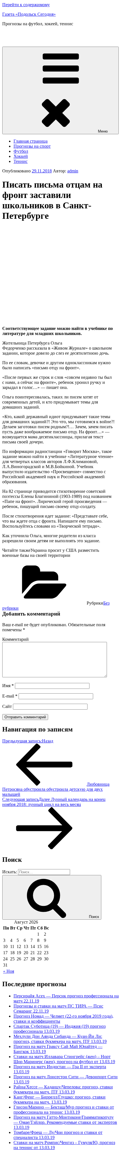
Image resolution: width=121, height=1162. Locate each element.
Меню (103, 131)
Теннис (21, 161)
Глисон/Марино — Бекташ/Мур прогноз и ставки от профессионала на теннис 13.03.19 (64, 1110)
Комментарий (15, 639)
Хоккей (21, 156)
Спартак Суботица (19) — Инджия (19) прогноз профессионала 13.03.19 (60, 1029)
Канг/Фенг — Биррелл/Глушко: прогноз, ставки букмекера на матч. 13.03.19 (60, 1099)
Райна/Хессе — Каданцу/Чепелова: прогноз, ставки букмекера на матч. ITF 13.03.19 (63, 1089)
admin (72, 170)
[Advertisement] (49, 266)
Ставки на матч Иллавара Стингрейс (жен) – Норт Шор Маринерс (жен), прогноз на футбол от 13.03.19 (64, 1059)
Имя (8, 685)
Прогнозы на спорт (32, 146)
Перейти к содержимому (26, 4)
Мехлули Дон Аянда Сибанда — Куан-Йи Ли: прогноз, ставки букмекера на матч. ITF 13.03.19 (60, 1039)
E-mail (9, 696)
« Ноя (8, 971)
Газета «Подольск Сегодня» (29, 14)
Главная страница (31, 141)
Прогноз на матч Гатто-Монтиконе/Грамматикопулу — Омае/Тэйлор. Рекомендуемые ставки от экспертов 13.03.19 (65, 1122)
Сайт (7, 706)
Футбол (21, 151)
